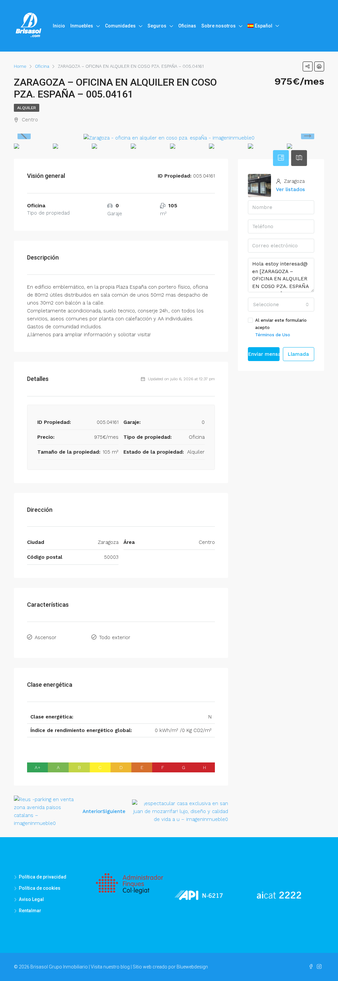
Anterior (92, 811)
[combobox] (281, 304)
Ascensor (45, 637)
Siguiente (113, 811)
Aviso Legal (31, 899)
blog (125, 966)
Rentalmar (30, 910)
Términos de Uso (272, 334)
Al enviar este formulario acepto (281, 327)
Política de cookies (39, 888)
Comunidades (120, 25)
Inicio (59, 25)
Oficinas (187, 25)
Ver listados (290, 189)
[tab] (281, 158)
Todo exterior (114, 637)
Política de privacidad (42, 876)
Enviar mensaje (264, 354)
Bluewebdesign (192, 966)
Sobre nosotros (218, 25)
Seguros (157, 25)
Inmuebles (81, 25)
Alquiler (26, 107)
